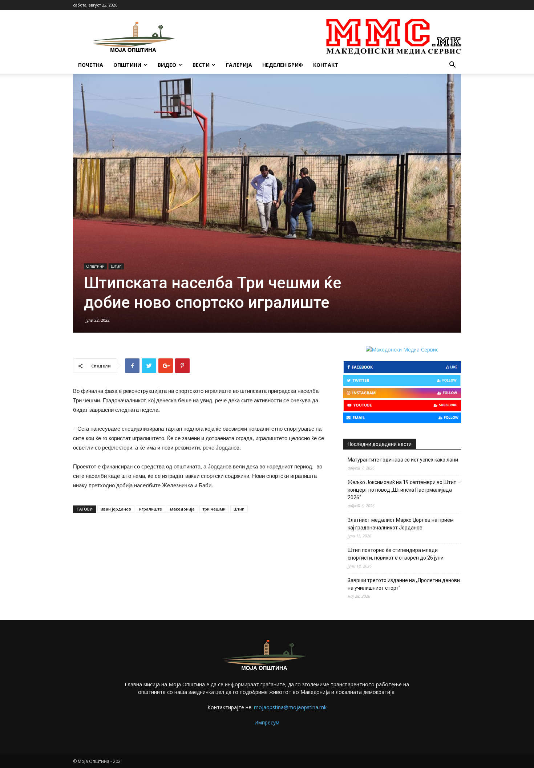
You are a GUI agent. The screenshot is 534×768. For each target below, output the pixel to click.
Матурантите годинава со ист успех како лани (403, 460)
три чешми (214, 509)
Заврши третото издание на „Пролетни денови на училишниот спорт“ (404, 584)
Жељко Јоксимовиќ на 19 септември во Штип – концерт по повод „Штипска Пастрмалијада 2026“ (404, 489)
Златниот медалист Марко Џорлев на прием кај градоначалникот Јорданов (401, 524)
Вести (201, 64)
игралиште (150, 509)
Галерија (239, 64)
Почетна (90, 64)
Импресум (266, 722)
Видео (167, 64)
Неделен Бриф (282, 64)
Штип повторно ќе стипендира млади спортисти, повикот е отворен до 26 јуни (396, 554)
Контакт (325, 64)
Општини (127, 64)
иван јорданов (116, 509)
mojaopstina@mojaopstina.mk (290, 707)
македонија (182, 509)
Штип (116, 266)
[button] (452, 65)
